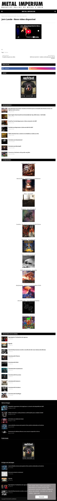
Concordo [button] (41, 497)
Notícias (9, 16)
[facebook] (14, 68)
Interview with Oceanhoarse (15, 368)
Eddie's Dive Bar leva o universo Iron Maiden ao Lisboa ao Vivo (23, 133)
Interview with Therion (14, 356)
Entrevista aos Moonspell (14, 146)
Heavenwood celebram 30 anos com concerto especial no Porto (24, 431)
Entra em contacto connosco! (15, 472)
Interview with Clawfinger (14, 393)
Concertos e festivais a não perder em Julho (19, 152)
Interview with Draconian (14, 374)
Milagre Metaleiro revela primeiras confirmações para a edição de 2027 (25, 412)
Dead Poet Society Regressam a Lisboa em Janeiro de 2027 (22, 121)
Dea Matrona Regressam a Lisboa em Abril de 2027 (20, 127)
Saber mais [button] (37, 493)
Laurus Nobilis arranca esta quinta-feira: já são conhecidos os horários (26, 425)
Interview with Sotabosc (14, 387)
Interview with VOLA (13, 362)
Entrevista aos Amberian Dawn (16, 419)
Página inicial (4, 16)
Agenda (10, 343)
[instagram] (42, 68)
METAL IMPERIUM (28, 11)
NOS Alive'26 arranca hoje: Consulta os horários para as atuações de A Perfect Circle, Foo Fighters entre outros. (30, 109)
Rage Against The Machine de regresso (18, 337)
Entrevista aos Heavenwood (15, 140)
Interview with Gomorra (14, 381)
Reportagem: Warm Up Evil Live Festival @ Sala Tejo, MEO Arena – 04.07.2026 (26, 114)
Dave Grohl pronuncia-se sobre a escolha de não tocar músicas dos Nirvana (27, 349)
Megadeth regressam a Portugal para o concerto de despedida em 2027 (26, 406)
